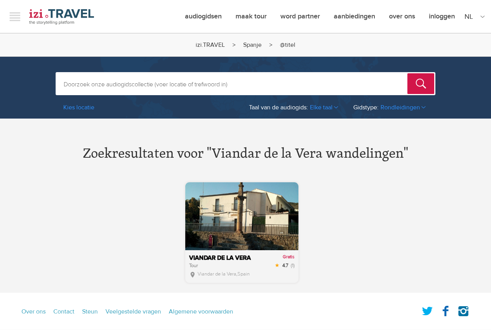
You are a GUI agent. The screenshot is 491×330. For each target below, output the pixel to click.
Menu (15, 16)
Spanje (252, 45)
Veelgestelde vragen (133, 311)
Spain (243, 274)
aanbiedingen (354, 16)
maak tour (251, 16)
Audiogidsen (203, 16)
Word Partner (300, 16)
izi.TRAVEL (61, 17)
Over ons (402, 16)
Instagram (463, 309)
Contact (63, 311)
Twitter (427, 309)
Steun (90, 311)
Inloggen (442, 16)
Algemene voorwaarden (201, 311)
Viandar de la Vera (217, 274)
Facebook (445, 309)
